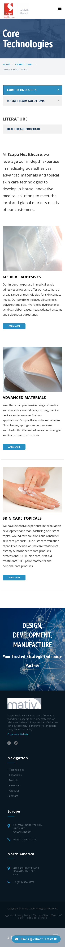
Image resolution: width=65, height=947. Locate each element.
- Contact (12, 795)
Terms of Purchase (36, 917)
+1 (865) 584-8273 (23, 882)
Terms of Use (41, 915)
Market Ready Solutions (26, 101)
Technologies (24, 64)
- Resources (14, 785)
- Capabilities (14, 775)
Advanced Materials (24, 397)
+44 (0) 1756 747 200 (25, 839)
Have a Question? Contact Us (39, 939)
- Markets (12, 780)
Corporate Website (18, 734)
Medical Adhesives (22, 276)
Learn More (14, 326)
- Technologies (15, 769)
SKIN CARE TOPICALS (22, 518)
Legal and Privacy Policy (16, 915)
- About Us (13, 790)
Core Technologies (21, 90)
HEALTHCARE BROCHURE (23, 129)
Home (6, 64)
